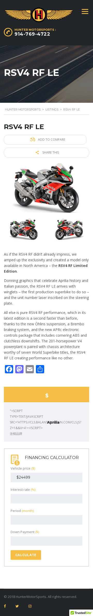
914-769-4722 (32, 34)
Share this (50, 152)
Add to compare (51, 139)
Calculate (25, 555)
